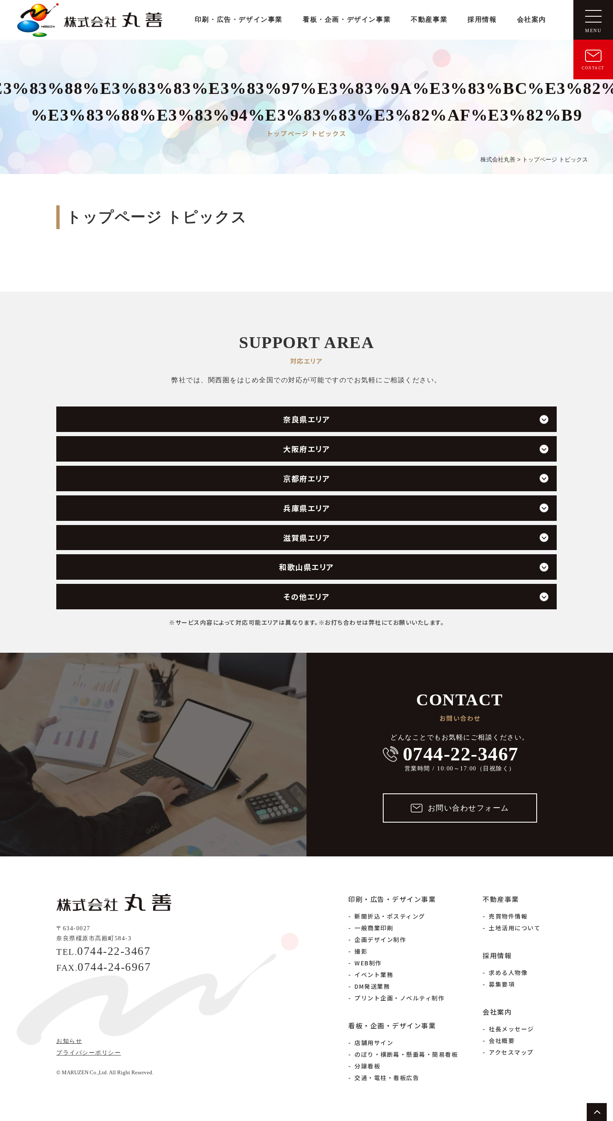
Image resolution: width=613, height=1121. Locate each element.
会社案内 (531, 19)
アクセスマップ (511, 1052)
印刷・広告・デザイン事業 (239, 19)
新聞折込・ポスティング (389, 916)
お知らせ (69, 1041)
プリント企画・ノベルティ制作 (399, 998)
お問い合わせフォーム (468, 808)
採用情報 (482, 19)
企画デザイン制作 (380, 939)
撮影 (360, 951)
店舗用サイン (373, 1042)
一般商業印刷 (373, 928)
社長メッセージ (511, 1029)
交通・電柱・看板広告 (386, 1077)
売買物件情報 (508, 916)
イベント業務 (373, 974)
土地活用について (514, 928)
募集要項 (502, 984)
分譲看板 (367, 1066)
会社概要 (502, 1040)
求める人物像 (508, 972)
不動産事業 (429, 19)
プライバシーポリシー (88, 1053)
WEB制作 (368, 963)
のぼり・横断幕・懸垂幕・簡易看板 (406, 1054)
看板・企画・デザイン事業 (347, 19)
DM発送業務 (372, 986)
